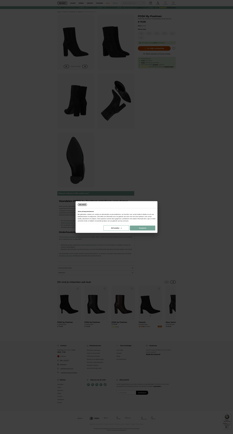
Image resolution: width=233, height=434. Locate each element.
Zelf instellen (115, 228)
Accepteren (142, 228)
